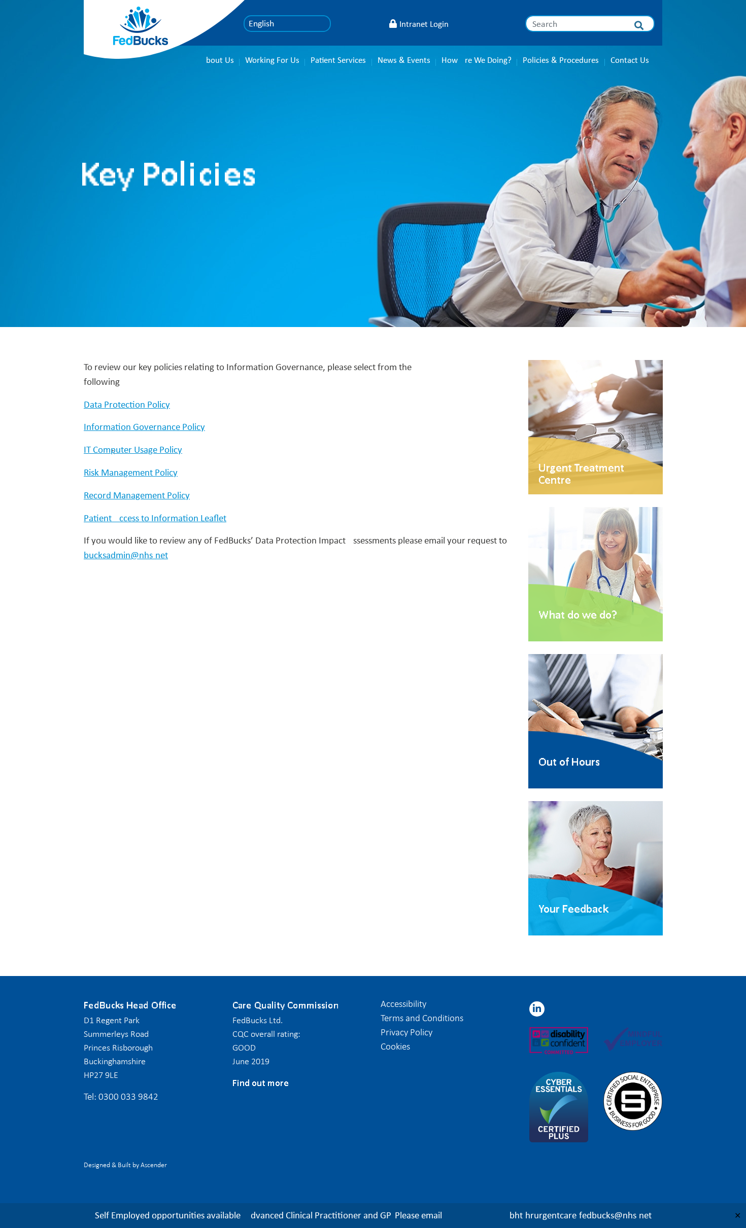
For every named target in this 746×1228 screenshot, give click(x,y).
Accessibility (403, 1003)
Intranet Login (424, 24)
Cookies (395, 1046)
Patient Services (338, 60)
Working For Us (272, 60)
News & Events (404, 60)
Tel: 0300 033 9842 (121, 1096)
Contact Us (630, 60)
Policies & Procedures (561, 60)
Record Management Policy (137, 495)
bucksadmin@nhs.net (126, 555)
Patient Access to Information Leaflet (155, 518)
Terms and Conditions (422, 1018)
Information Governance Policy (144, 426)
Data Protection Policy (127, 404)
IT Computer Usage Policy (133, 449)
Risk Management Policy (131, 472)
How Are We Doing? (477, 60)
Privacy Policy (406, 1032)
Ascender (154, 1165)
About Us (217, 60)
